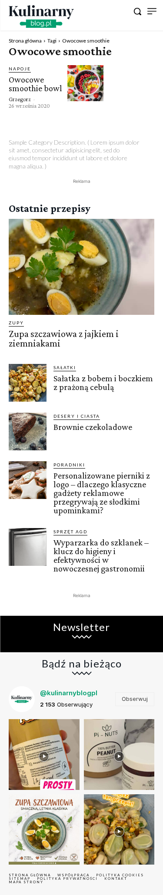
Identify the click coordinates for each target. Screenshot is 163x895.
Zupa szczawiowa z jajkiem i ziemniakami (64, 338)
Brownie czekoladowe (92, 427)
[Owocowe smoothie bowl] (85, 83)
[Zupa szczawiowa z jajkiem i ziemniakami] (81, 267)
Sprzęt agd (70, 531)
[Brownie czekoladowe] (28, 431)
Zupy (16, 322)
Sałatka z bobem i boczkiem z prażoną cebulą (103, 382)
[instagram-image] (44, 754)
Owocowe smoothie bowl (35, 84)
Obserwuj (135, 698)
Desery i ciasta (76, 416)
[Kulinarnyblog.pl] (41, 16)
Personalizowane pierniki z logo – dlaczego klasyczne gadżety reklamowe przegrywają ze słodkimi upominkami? (101, 493)
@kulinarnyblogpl (68, 693)
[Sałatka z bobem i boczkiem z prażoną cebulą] (28, 383)
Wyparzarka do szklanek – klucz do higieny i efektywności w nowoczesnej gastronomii (101, 555)
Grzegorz (20, 99)
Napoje (20, 68)
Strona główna (25, 40)
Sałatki (64, 367)
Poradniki (69, 464)
